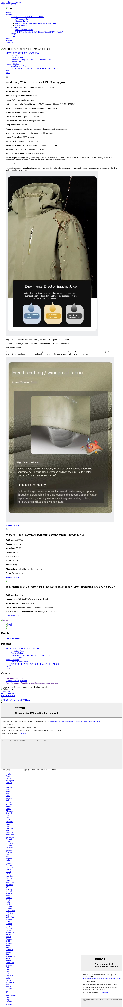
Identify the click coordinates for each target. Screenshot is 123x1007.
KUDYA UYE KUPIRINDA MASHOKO (27, 17)
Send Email (5, 691)
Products (9, 14)
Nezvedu (9, 41)
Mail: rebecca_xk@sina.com (16, 681)
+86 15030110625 (8, 696)
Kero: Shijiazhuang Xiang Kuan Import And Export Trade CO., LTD (32, 683)
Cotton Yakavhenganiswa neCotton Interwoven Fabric (36, 23)
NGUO (13, 34)
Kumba (8, 12)
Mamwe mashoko (12, 525)
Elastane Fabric (21, 25)
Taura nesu (10, 43)
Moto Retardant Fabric (24, 30)
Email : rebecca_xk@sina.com (12, 2)
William (4, 698)
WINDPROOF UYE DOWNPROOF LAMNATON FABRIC (39, 32)
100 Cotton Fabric (22, 19)
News (8, 38)
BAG (13, 36)
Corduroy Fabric (21, 21)
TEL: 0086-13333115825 (15, 679)
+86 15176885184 (8, 693)
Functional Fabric (17, 28)
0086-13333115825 (8, 4)
